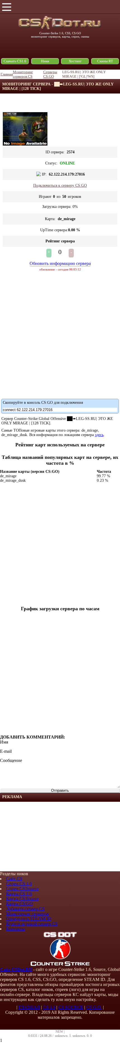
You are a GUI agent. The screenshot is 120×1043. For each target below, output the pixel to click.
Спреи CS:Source (22, 888)
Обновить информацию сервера (60, 263)
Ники (45, 61)
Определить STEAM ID (28, 918)
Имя (4, 742)
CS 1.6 (49, 1007)
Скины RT (105, 61)
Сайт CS (14, 878)
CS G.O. (94, 1007)
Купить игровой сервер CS (31, 923)
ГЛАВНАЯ (29, 1007)
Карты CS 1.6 (19, 893)
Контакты (15, 928)
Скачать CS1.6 (15, 61)
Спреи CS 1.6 (19, 883)
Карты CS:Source (22, 898)
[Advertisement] (42, 836)
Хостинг (75, 61)
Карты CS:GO (19, 903)
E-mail (6, 751)
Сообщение (11, 760)
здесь (99, 435)
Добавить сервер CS (25, 908)
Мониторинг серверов (27, 913)
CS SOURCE (70, 1007)
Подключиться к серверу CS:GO (60, 185)
